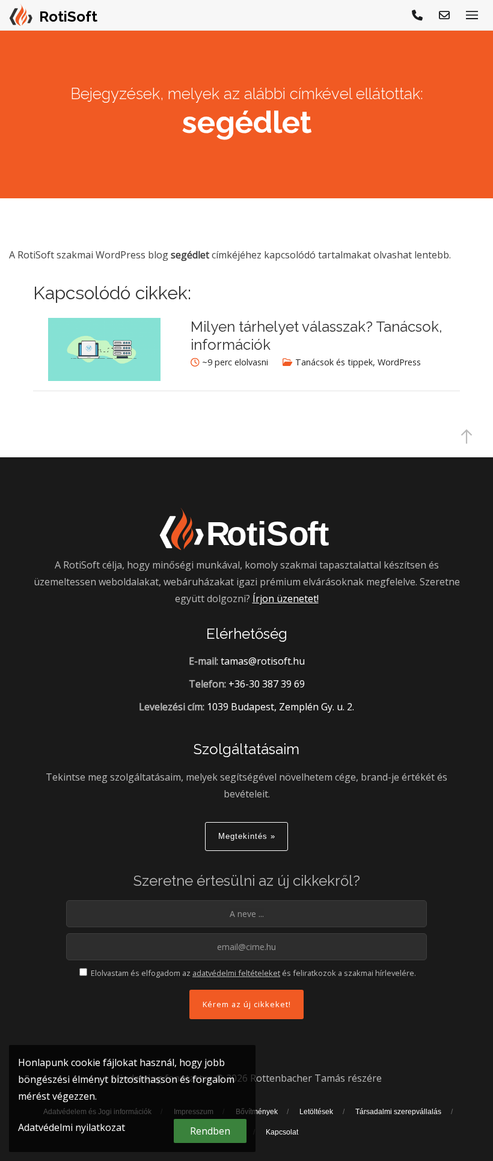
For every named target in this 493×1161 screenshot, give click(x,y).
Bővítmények (257, 1112)
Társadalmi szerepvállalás (398, 1112)
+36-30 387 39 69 (266, 683)
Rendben (210, 1131)
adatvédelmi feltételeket (236, 973)
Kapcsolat (282, 1132)
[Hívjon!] (418, 15)
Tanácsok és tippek (334, 362)
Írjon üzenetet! (286, 598)
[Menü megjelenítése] (472, 15)
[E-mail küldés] (445, 15)
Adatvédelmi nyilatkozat (71, 1127)
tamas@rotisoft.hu (263, 661)
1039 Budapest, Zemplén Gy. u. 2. (280, 706)
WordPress (399, 362)
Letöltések (316, 1112)
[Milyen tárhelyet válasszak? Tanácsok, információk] (104, 377)
